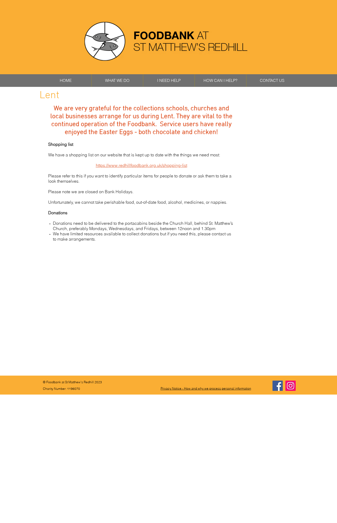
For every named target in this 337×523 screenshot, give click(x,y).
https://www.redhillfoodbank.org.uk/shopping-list (141, 165)
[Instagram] (290, 386)
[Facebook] (277, 386)
